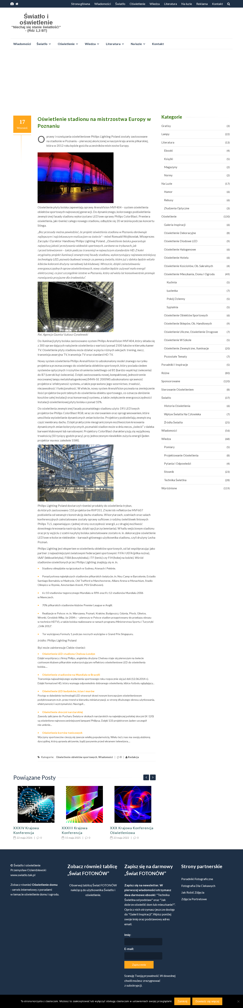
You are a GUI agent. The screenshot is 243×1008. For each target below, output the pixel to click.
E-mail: (129, 948)
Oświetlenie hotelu (176, 257)
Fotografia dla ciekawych (198, 885)
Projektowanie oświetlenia (181, 455)
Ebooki (168, 150)
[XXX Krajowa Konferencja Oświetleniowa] (133, 804)
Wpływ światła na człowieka (182, 414)
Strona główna (80, 4)
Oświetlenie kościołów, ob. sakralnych (188, 266)
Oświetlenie (137, 4)
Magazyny (170, 167)
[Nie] (238, 1001)
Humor (168, 191)
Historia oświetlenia (177, 405)
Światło (120, 4)
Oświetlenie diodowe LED (180, 241)
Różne (165, 373)
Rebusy (168, 200)
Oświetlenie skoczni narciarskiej (62, 712)
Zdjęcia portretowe (194, 899)
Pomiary (169, 447)
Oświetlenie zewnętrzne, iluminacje (186, 348)
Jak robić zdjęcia (192, 892)
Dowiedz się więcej (207, 1001)
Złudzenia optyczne (176, 208)
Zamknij (182, 1001)
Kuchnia (172, 282)
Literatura (170, 4)
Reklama (202, 4)
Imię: (127, 934)
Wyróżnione (169, 488)
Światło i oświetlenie (36, 19)
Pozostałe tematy (175, 356)
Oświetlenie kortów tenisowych (62, 732)
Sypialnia (172, 307)
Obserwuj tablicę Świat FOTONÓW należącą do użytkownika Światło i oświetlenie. (93, 890)
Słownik (169, 471)
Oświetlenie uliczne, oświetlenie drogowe (191, 331)
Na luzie (186, 4)
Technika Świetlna (175, 480)
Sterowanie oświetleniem (177, 389)
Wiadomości (102, 4)
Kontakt (217, 4)
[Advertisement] (121, 80)
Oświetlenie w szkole (177, 340)
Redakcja (133, 757)
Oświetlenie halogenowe (180, 249)
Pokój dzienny (176, 298)
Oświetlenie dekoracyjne (180, 233)
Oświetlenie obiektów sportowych (76, 757)
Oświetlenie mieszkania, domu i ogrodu (189, 274)
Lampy (165, 134)
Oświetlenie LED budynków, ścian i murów (68, 691)
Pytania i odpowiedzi (177, 463)
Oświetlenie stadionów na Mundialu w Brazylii (71, 674)
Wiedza (155, 4)
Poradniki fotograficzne (197, 879)
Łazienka (172, 290)
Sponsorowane (170, 381)
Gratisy (166, 126)
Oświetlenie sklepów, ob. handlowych (188, 323)
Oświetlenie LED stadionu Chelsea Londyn (68, 653)
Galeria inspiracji (174, 224)
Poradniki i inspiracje (174, 364)
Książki (168, 159)
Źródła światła (173, 422)
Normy (168, 175)
